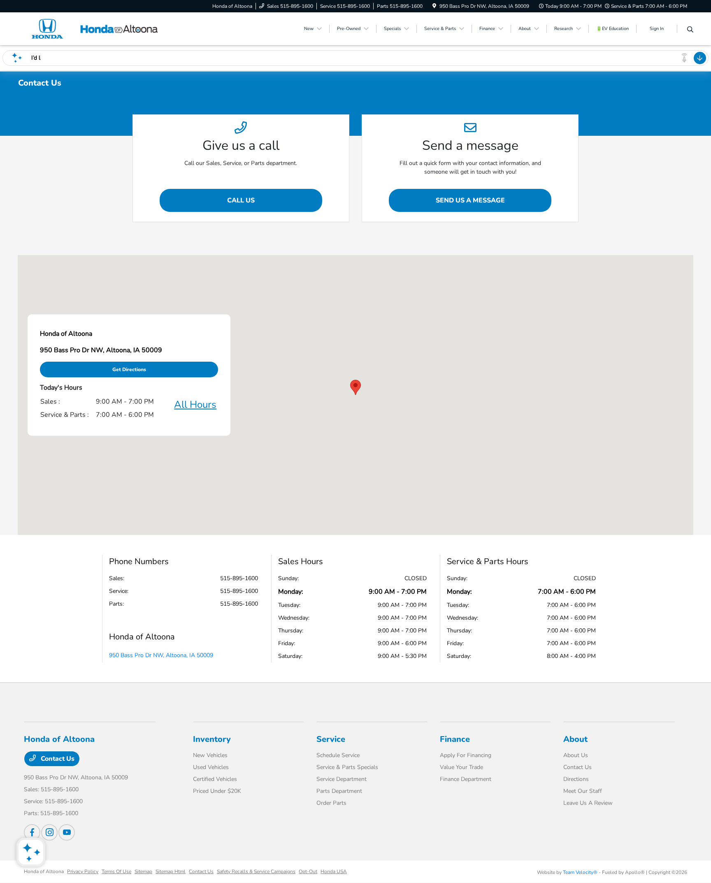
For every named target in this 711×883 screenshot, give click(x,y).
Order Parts (331, 803)
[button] (355, 387)
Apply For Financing (465, 755)
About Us (575, 755)
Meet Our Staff (582, 791)
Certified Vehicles (215, 779)
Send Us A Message (470, 200)
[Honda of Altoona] (94, 28)
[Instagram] (49, 832)
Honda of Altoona (44, 871)
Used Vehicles (211, 767)
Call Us (241, 200)
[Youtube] (66, 832)
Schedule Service (338, 755)
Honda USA (334, 871)
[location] (434, 6)
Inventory (212, 739)
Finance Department (465, 779)
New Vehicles (210, 755)
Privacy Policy (82, 871)
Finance (455, 739)
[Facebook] (32, 832)
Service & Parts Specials (347, 767)
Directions (576, 779)
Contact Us (56, 758)
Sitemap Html (171, 871)
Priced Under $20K (217, 791)
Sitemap (143, 871)
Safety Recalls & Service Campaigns (256, 871)
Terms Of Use (116, 871)
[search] (690, 30)
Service (330, 739)
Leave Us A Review (588, 803)
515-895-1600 (239, 578)
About (575, 739)
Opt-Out (308, 871)
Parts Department (339, 791)
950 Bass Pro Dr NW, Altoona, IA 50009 (161, 655)
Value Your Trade (461, 767)
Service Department (341, 779)
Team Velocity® (580, 872)
